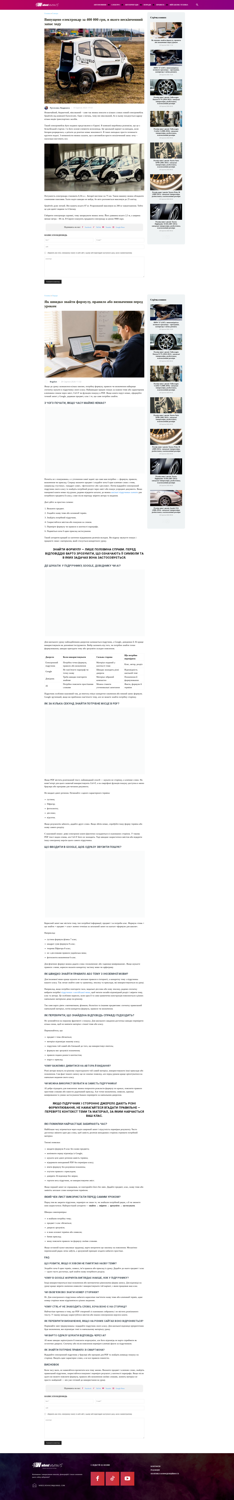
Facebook (88, 227)
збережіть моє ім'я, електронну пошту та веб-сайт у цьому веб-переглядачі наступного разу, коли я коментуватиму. (89, 253)
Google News (120, 227)
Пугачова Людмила (60, 108)
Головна (47, 13)
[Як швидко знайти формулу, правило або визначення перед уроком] (166, 30)
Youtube (108, 227)
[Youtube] (103, 227)
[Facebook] (82, 227)
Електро (55, 13)
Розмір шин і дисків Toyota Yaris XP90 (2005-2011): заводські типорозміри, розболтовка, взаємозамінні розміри (166, 164)
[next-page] (167, 237)
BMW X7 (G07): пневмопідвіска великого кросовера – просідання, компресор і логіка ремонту (166, 70)
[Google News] (113, 227)
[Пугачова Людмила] (46, 108)
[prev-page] (163, 237)
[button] (197, 5)
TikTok (98, 227)
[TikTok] (93, 227)
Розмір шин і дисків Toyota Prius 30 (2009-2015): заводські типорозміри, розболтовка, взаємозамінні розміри (166, 194)
